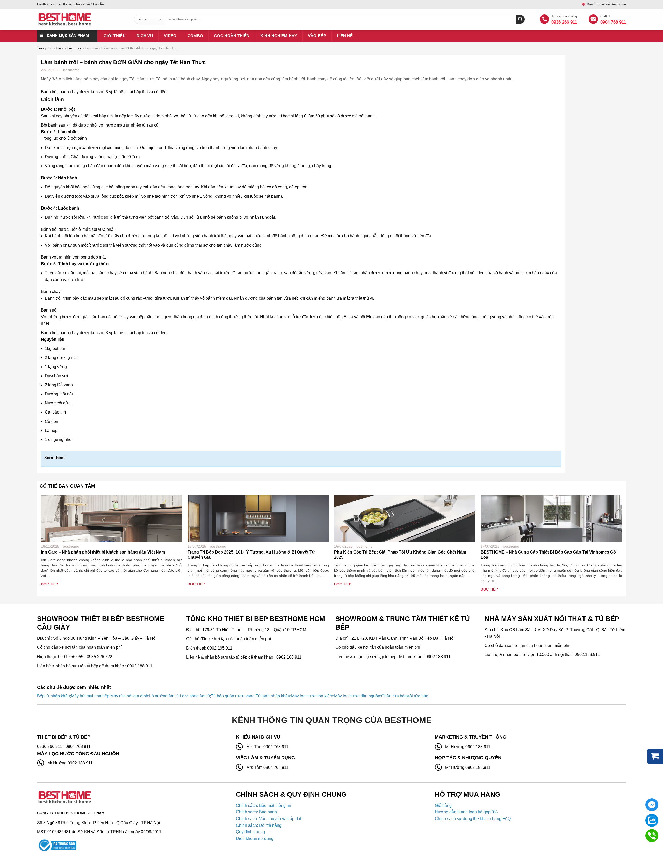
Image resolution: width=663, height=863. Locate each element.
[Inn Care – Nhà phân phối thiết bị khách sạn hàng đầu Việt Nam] (111, 518)
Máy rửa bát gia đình (129, 696)
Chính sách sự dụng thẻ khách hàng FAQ (473, 818)
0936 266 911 (564, 22)
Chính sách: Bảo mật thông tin (263, 805)
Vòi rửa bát (417, 696)
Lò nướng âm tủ (164, 696)
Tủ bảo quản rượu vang (233, 696)
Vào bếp (317, 36)
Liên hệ (345, 36)
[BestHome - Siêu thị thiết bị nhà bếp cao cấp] (81, 19)
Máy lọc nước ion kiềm (312, 696)
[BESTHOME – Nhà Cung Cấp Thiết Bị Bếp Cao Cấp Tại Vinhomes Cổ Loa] (551, 518)
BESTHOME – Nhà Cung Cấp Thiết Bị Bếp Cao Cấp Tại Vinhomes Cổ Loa (548, 554)
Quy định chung (250, 832)
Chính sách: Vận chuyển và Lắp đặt (268, 818)
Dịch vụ (144, 36)
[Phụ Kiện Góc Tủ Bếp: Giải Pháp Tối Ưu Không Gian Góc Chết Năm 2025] (404, 518)
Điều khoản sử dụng (254, 838)
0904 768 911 (613, 22)
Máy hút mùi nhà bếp (90, 696)
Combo (195, 36)
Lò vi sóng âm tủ (195, 696)
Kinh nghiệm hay (278, 36)
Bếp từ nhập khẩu (53, 696)
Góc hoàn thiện (231, 36)
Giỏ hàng (443, 805)
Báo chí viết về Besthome (606, 4)
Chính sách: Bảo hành (256, 812)
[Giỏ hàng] (655, 756)
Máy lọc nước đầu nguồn (357, 696)
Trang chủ (44, 48)
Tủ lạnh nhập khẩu (273, 696)
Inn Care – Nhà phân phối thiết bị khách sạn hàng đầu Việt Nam (103, 552)
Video (170, 36)
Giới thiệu (115, 36)
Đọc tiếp (49, 584)
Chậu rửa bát (393, 696)
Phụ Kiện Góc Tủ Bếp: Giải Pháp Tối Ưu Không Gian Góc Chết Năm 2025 (400, 554)
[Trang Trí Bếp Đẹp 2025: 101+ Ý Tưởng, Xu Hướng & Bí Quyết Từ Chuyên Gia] (258, 518)
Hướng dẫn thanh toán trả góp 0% (466, 812)
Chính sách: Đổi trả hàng (259, 825)
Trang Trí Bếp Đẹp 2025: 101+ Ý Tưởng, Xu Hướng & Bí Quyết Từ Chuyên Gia (251, 554)
